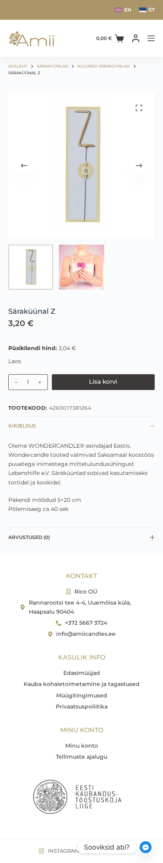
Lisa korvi (103, 381)
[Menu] (151, 38)
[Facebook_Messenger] (146, 847)
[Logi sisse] (136, 38)
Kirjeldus (22, 426)
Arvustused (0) (29, 537)
